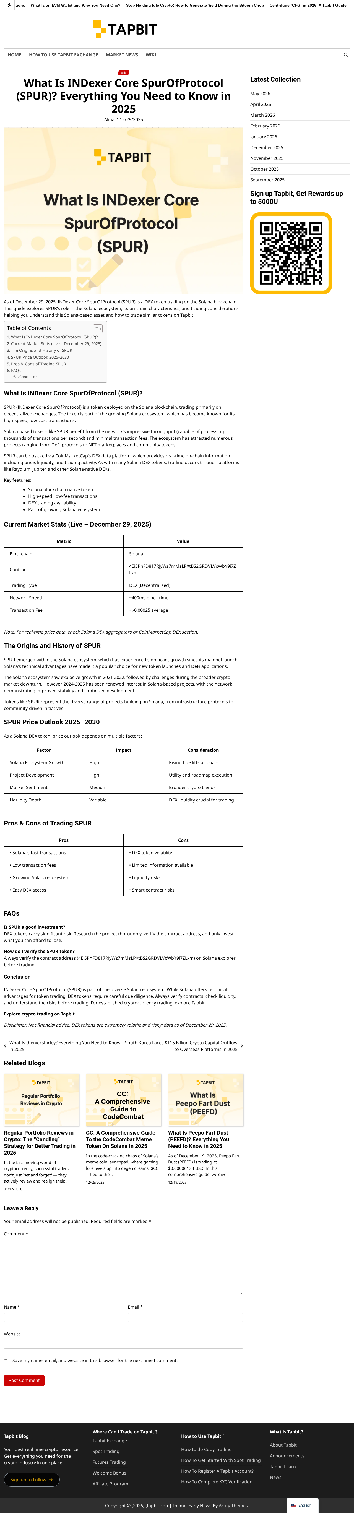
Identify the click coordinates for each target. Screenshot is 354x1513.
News (276, 1477)
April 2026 (260, 104)
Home (14, 55)
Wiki (151, 55)
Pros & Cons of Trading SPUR (38, 363)
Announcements (287, 1456)
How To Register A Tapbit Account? (217, 1471)
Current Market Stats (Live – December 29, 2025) (56, 343)
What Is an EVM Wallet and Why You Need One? (54, 5)
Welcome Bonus (109, 1473)
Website (12, 1334)
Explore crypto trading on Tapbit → (42, 1014)
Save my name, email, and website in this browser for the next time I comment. (95, 1360)
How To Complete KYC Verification (217, 1482)
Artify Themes (233, 1505)
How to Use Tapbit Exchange (63, 55)
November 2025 (266, 158)
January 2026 (263, 137)
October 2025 (264, 169)
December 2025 (266, 147)
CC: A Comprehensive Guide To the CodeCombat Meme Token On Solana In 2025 (120, 1139)
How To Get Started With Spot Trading (221, 1460)
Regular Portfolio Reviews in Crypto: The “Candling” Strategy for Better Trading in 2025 (40, 1142)
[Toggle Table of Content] (95, 329)
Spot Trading (106, 1451)
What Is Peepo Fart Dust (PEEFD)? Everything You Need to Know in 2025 (198, 1139)
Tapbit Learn (283, 1466)
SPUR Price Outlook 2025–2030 (40, 357)
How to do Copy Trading (206, 1449)
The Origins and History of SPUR (41, 350)
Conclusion (28, 376)
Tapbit (186, 315)
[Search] (346, 55)
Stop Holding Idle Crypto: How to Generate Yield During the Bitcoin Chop (173, 5)
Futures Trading (109, 1462)
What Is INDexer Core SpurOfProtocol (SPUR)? (54, 337)
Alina (109, 119)
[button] (32, 1480)
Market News (122, 55)
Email (135, 1307)
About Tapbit (283, 1445)
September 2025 (267, 180)
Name (12, 1307)
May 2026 (260, 93)
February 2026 (265, 126)
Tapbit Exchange (110, 1441)
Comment (16, 1234)
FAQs (16, 370)
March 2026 (262, 115)
